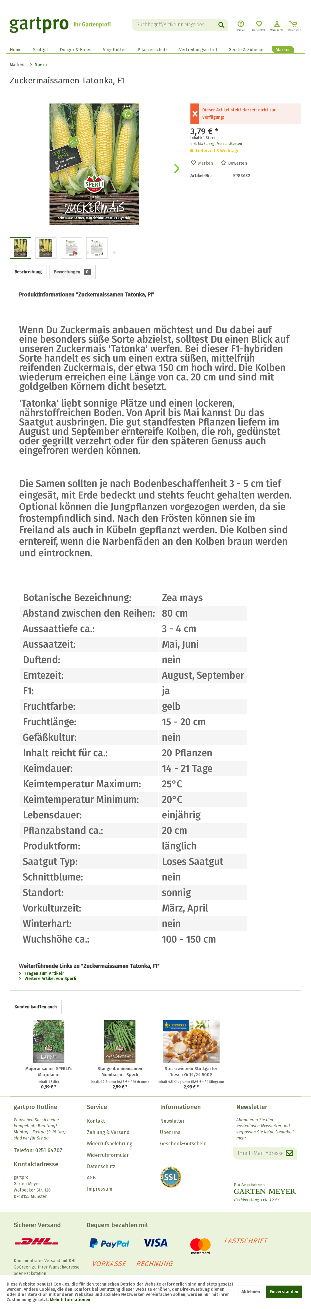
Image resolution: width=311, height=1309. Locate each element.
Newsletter (172, 1121)
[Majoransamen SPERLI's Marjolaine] (48, 1041)
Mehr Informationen (70, 1299)
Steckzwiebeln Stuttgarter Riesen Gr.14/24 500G (191, 1071)
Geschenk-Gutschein (183, 1143)
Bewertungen (71, 272)
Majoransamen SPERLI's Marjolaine (48, 1071)
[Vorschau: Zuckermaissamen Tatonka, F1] (20, 248)
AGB (91, 1178)
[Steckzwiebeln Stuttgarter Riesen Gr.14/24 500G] (191, 1041)
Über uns (170, 1132)
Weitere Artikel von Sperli (49, 978)
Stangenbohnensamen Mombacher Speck (119, 1071)
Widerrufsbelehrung (109, 1143)
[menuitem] (180, 25)
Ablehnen (250, 1291)
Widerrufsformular (108, 1155)
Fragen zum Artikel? (43, 973)
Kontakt (96, 1121)
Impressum (99, 1189)
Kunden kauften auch (36, 1007)
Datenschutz (101, 1166)
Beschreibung (28, 272)
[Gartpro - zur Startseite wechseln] (60, 25)
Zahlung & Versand (108, 1132)
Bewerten (237, 163)
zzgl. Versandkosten (225, 144)
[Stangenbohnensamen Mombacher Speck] (120, 1041)
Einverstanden (284, 1291)
